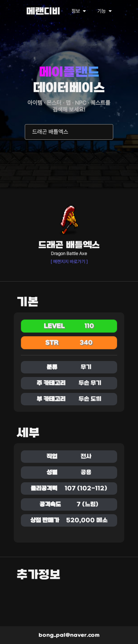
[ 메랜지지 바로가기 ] (69, 261)
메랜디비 (43, 12)
